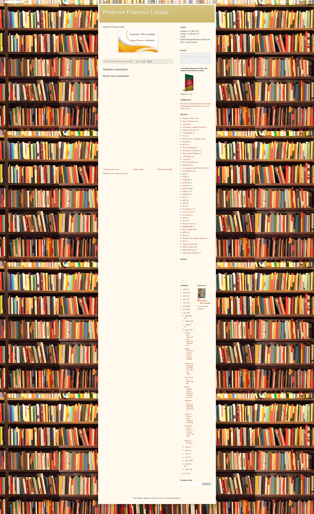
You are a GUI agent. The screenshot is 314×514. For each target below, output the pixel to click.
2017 (185, 299)
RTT (184, 241)
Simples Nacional (189, 244)
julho (187, 447)
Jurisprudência (187, 209)
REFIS (185, 232)
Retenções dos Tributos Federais (194, 238)
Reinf (184, 235)
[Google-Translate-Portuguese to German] (192, 57)
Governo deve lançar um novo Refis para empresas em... (189, 339)
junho (187, 450)
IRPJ (184, 203)
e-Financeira (187, 156)
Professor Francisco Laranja (136, 11)
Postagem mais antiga (164, 169)
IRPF (184, 200)
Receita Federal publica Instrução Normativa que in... (189, 392)
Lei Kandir (186, 215)
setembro (188, 324)
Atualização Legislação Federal (193, 127)
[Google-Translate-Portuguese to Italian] (196, 57)
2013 (185, 313)
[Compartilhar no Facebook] (148, 61)
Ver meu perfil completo (203, 307)
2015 (185, 306)
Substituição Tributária (190, 253)
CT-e (184, 136)
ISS (184, 206)
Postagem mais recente (111, 169)
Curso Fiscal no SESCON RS (189, 380)
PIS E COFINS (188, 229)
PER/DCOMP (187, 226)
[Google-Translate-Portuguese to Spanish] (196, 62)
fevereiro (188, 464)
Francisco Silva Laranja (205, 301)
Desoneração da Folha (190, 150)
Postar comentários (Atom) (118, 173)
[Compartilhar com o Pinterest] (151, 61)
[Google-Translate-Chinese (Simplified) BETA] (184, 57)
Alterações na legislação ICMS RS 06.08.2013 (189, 405)
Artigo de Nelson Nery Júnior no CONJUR (189, 418)
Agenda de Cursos (189, 118)
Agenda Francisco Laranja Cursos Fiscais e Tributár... (189, 353)
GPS (184, 174)
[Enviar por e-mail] (141, 61)
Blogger (178, 498)
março (187, 460)
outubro (188, 321)
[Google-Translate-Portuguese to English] (203, 57)
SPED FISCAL (188, 250)
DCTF (185, 144)
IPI (184, 197)
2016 (185, 303)
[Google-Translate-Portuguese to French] (188, 57)
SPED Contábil (188, 247)
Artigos (185, 124)
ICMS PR (186, 182)
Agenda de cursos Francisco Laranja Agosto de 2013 (189, 431)
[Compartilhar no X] (146, 61)
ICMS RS (186, 188)
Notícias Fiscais (188, 223)
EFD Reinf (186, 165)
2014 (185, 309)
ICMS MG (186, 180)
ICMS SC (186, 191)
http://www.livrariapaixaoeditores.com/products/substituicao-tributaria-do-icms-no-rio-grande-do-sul (195, 106)
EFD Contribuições (189, 162)
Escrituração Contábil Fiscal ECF (194, 168)
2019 (185, 292)
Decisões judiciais (189, 147)
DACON (185, 142)
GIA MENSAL (188, 171)
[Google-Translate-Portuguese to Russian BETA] (207, 57)
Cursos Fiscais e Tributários (192, 139)
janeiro (187, 469)
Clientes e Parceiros (189, 130)
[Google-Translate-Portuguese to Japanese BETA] (200, 57)
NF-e (184, 220)
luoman (161, 498)
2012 (185, 473)
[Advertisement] (138, 149)
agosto (187, 330)
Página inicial (138, 169)
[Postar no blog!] (144, 61)
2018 (185, 296)
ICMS (185, 177)
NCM (184, 218)
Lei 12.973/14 (187, 212)
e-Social (185, 159)
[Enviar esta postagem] (137, 61)
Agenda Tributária (189, 121)
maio (187, 454)
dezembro (188, 315)
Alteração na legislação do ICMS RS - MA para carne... (189, 368)
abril (187, 457)
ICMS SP (186, 194)
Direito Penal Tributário (191, 153)
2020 (185, 289)
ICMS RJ (186, 185)
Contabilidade (187, 133)
